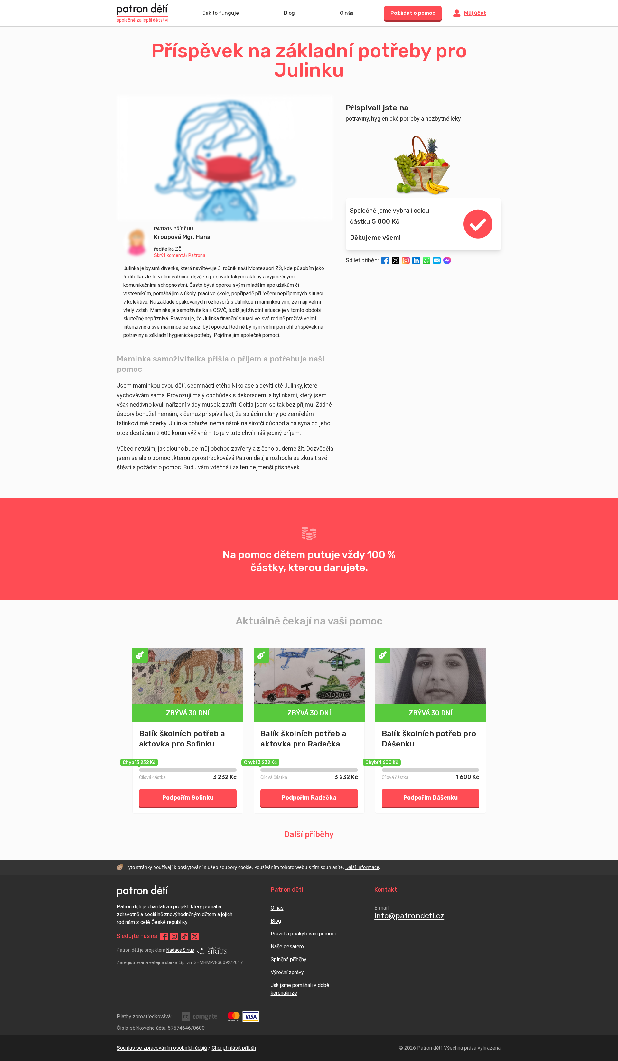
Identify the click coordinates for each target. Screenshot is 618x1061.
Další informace (362, 867)
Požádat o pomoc (412, 13)
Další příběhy (309, 834)
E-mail (381, 908)
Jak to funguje (220, 13)
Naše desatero (287, 947)
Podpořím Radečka (309, 797)
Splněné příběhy (288, 959)
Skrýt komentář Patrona (179, 255)
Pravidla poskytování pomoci (303, 934)
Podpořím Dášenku (430, 797)
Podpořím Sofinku (187, 797)
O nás (346, 13)
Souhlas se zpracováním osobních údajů (162, 1048)
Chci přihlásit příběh (234, 1048)
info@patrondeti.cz (409, 916)
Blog (289, 13)
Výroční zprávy (287, 972)
